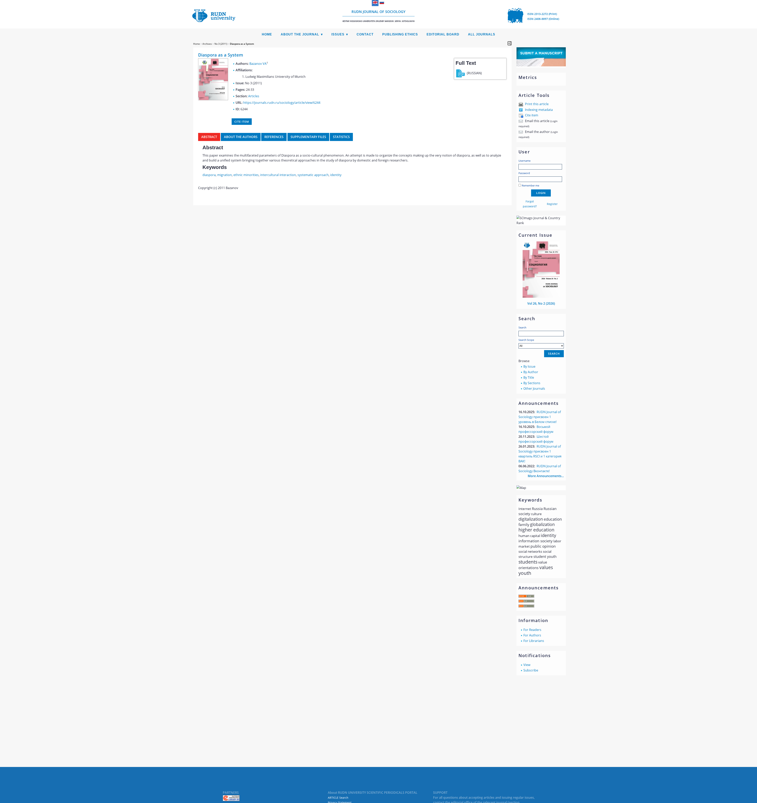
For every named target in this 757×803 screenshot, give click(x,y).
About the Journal (300, 34)
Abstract (209, 137)
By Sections (531, 383)
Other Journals (534, 388)
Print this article (537, 104)
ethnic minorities (246, 175)
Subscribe (530, 670)
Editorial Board (443, 34)
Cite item (531, 115)
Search (522, 327)
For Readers (532, 630)
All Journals (481, 34)
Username (524, 160)
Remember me (530, 185)
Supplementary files (308, 137)
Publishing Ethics (400, 34)
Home (267, 34)
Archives (207, 43)
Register (552, 204)
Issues (337, 34)
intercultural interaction (278, 175)
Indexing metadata (539, 110)
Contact (365, 34)
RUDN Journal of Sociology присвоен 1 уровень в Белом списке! (539, 417)
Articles (253, 96)
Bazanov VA (258, 63)
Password (524, 173)
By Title (528, 377)
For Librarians (533, 641)
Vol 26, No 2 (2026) (541, 303)
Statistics (341, 137)
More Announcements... (546, 476)
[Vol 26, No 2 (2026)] (541, 296)
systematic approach (313, 175)
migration (224, 175)
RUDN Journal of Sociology (378, 15)
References (273, 137)
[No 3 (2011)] (213, 99)
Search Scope (526, 340)
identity (335, 175)
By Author (530, 372)
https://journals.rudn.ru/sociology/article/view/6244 (281, 102)
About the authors (240, 137)
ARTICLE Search (338, 797)
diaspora (209, 175)
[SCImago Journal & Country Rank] (541, 223)
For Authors (532, 635)
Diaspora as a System (242, 43)
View (526, 665)
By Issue (529, 366)
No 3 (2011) (220, 43)
